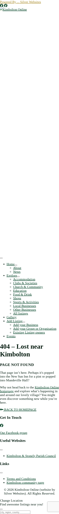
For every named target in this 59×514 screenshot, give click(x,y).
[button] (20, 2)
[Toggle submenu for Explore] (18, 276)
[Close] (1, 509)
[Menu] (1, 258)
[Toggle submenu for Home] (16, 265)
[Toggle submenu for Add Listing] (23, 322)
